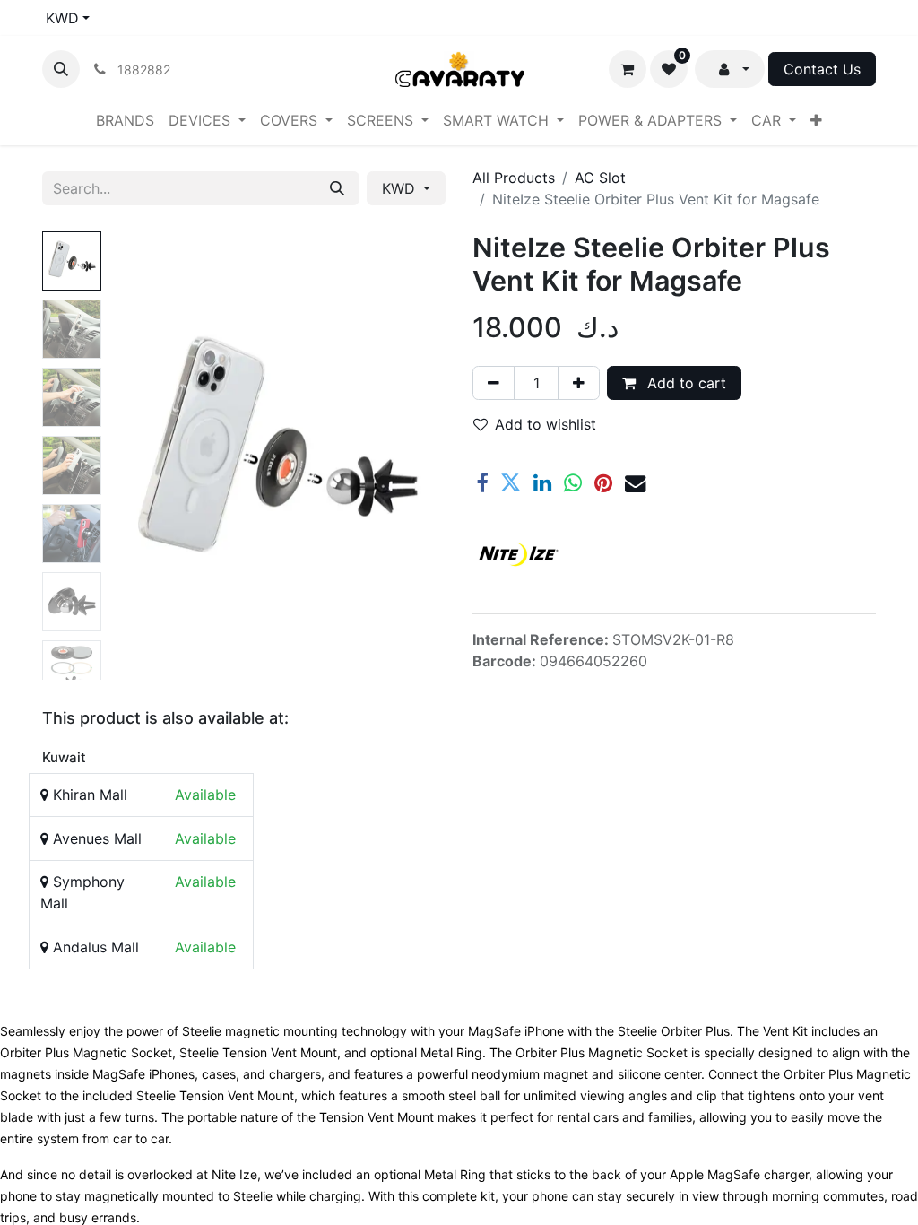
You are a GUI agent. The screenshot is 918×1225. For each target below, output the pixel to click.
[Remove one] (493, 383)
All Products (513, 178)
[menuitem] (125, 120)
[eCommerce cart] (627, 69)
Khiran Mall (87, 795)
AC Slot (600, 178)
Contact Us (822, 69)
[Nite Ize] (517, 554)
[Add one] (579, 383)
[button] (61, 69)
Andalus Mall (93, 947)
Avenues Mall (95, 838)
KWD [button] (401, 188)
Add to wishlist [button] (545, 424)
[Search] (337, 188)
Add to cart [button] (684, 383)
